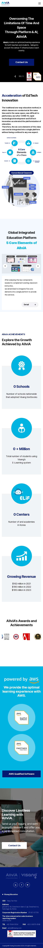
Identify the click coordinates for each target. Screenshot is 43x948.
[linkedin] (15, 885)
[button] (15, 76)
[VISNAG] (29, 876)
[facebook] (21, 885)
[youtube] (27, 885)
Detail (30, 304)
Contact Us (21, 62)
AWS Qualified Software (21, 774)
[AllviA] (5, 3)
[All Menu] (39, 3)
